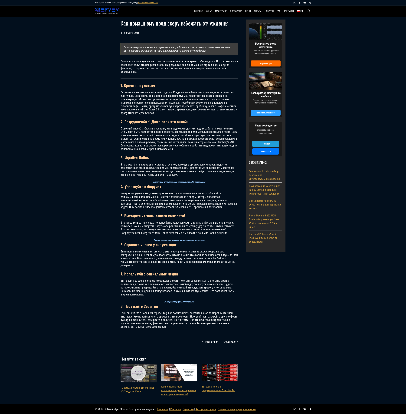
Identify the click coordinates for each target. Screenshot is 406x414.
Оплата (258, 11)
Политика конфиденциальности (237, 409)
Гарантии (188, 409)
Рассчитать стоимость (265, 113)
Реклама (175, 409)
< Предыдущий (210, 341)
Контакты (289, 11)
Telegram (265, 143)
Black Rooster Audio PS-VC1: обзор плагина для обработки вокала (265, 204)
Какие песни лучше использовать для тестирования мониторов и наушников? (178, 390)
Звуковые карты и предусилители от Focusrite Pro (218, 388)
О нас (209, 11)
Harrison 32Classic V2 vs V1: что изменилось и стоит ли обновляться (263, 238)
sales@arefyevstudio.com (148, 3)
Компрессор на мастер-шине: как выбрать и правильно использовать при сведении (264, 190)
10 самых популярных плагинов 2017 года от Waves (137, 389)
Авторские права (206, 409)
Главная (198, 11)
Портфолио (236, 11)
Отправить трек (265, 63)
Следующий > (230, 341)
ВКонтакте (266, 151)
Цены (248, 11)
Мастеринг (221, 11)
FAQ (278, 11)
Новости (269, 11)
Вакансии (162, 409)
